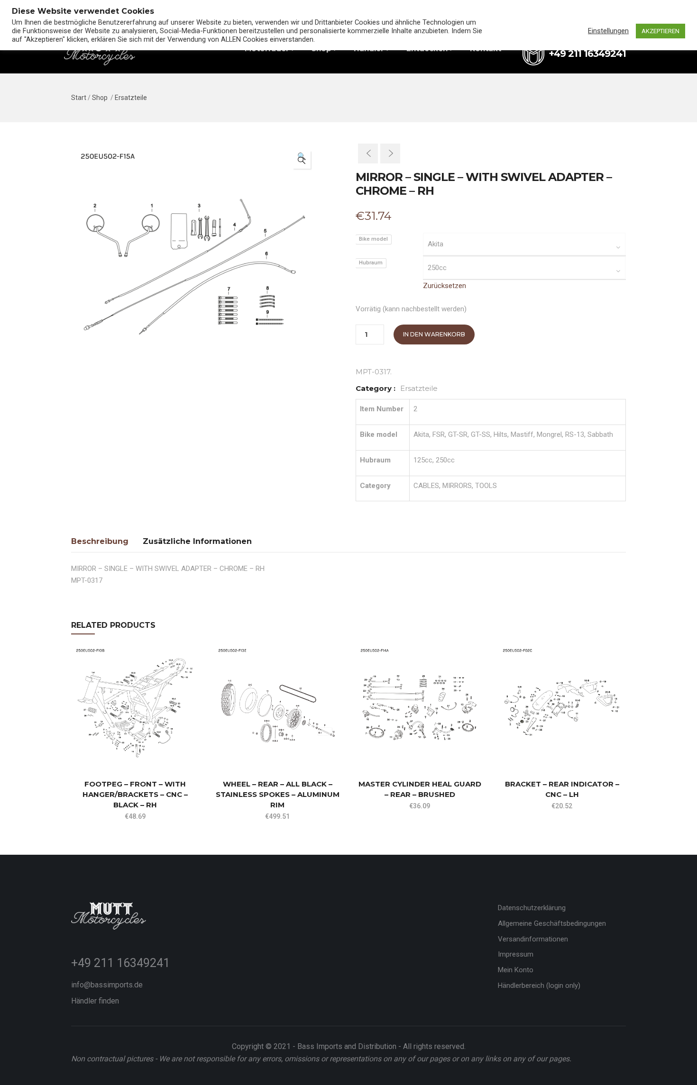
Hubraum (371, 262)
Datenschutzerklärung (532, 908)
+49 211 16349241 (120, 963)
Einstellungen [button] (608, 31)
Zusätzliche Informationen (197, 541)
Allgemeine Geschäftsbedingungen (552, 923)
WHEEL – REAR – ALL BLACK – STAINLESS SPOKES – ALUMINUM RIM (277, 794)
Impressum (515, 954)
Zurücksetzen (444, 285)
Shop (100, 97)
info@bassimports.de (107, 984)
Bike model (373, 239)
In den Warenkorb (434, 334)
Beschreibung (99, 541)
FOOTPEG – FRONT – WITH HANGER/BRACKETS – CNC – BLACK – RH (135, 794)
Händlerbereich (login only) (539, 985)
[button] (302, 160)
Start (78, 97)
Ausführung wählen (75, 745)
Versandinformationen (533, 939)
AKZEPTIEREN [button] (660, 31)
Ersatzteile (131, 97)
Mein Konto (515, 970)
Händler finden (95, 1000)
